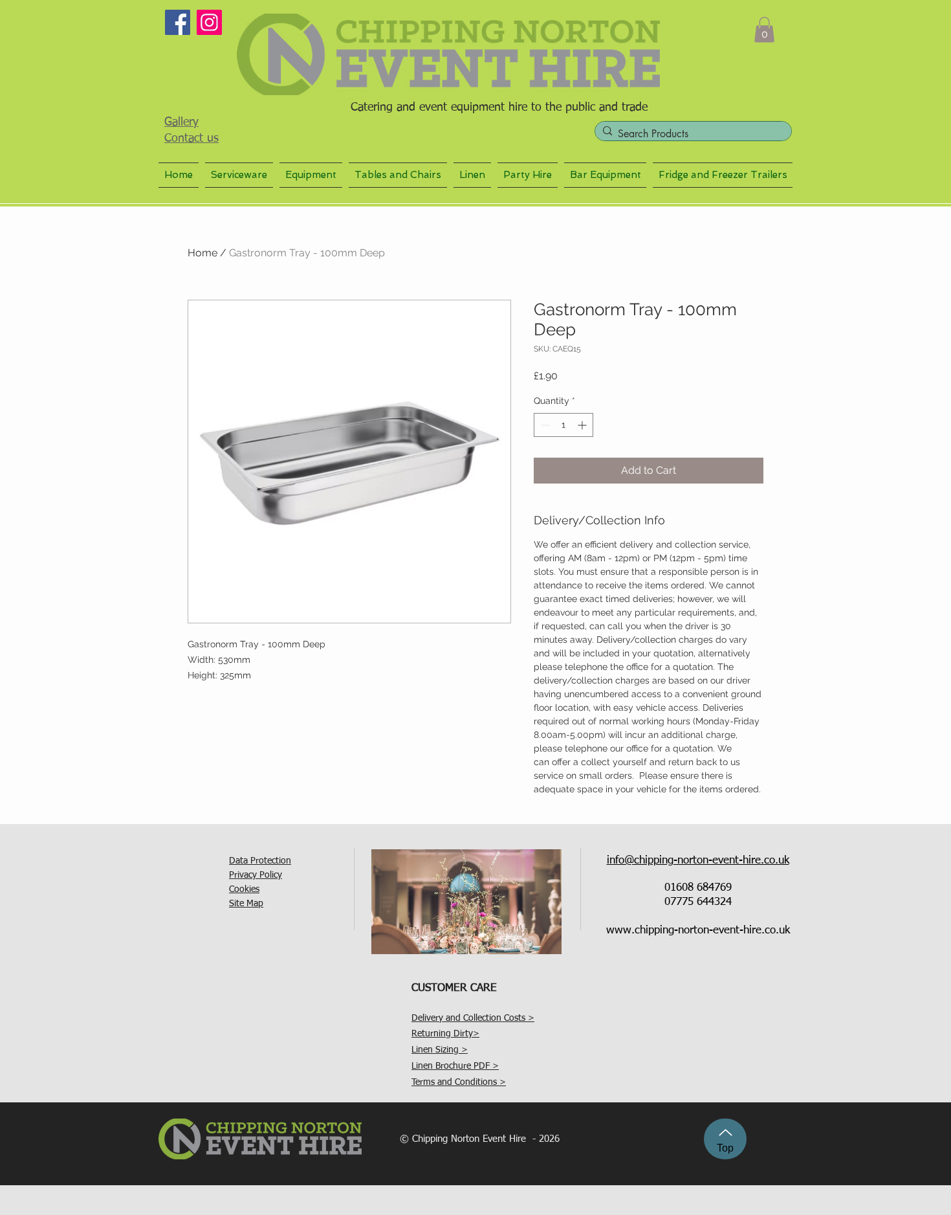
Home (202, 253)
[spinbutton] (563, 425)
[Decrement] (544, 425)
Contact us (191, 138)
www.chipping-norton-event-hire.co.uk (698, 930)
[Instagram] (209, 22)
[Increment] (583, 425)
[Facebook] (177, 22)
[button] (764, 29)
